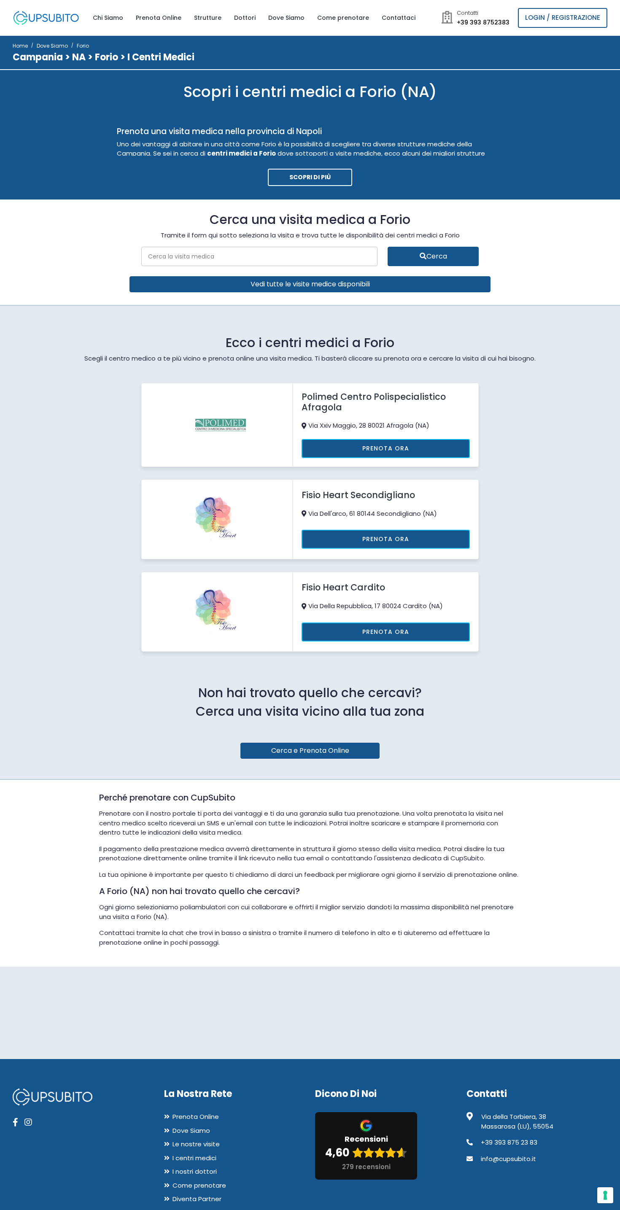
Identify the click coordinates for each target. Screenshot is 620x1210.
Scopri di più (310, 177)
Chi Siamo (108, 17)
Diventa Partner (197, 1198)
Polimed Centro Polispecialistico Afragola (374, 402)
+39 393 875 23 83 (509, 1142)
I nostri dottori (195, 1171)
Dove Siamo (286, 17)
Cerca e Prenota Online (310, 750)
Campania (38, 57)
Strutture (207, 17)
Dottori (245, 17)
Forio (106, 57)
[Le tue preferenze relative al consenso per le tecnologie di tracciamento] (605, 1195)
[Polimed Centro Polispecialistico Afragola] (217, 424)
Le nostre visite (196, 1144)
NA (79, 57)
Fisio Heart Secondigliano (358, 495)
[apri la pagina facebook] (15, 1122)
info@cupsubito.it (508, 1158)
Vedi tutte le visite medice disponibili (310, 284)
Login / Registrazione (562, 17)
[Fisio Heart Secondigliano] (217, 519)
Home (20, 45)
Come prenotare (343, 17)
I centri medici (194, 1157)
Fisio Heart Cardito (343, 587)
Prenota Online (158, 17)
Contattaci (398, 17)
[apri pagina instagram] (28, 1122)
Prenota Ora (385, 448)
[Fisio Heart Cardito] (217, 611)
